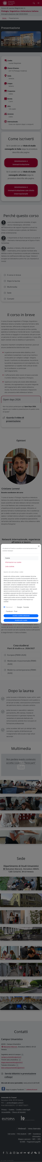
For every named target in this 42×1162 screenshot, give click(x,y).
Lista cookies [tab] (9, 566)
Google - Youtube (23, 607)
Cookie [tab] (7, 558)
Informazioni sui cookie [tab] (13, 562)
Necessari (9, 607)
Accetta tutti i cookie (21, 620)
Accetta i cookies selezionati (21, 616)
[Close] (38, 546)
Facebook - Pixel (11, 611)
